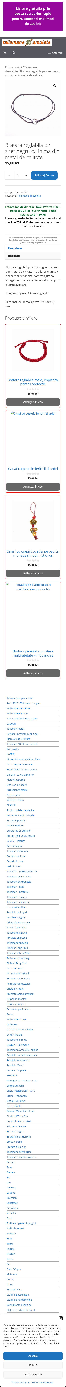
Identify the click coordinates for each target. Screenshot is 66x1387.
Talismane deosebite (29, 195)
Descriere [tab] (15, 248)
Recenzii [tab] (14, 256)
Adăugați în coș (44, 175)
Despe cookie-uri (19, 1382)
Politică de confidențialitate (41, 1382)
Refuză (33, 1365)
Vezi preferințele (33, 1374)
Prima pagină (13, 67)
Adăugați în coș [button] (33, 402)
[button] (61, 1318)
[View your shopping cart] (4, 53)
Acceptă (33, 1355)
